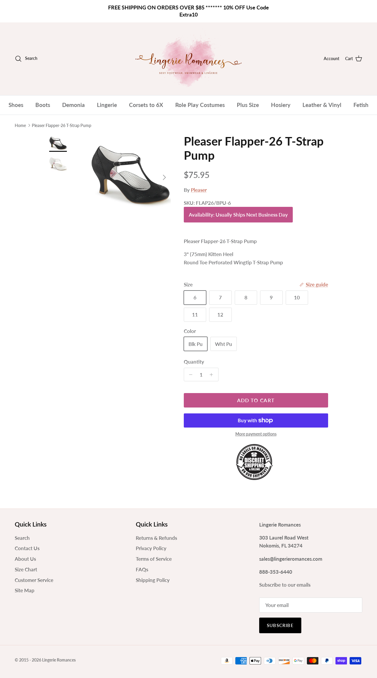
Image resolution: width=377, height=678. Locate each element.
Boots (42, 104)
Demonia (73, 104)
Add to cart (256, 400)
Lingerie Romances (59, 659)
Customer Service (34, 580)
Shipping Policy (153, 580)
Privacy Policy (151, 548)
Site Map (24, 590)
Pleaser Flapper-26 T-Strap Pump (61, 125)
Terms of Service (154, 559)
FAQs (142, 569)
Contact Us (27, 548)
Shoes (16, 104)
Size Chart (26, 569)
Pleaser (199, 190)
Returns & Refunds (156, 538)
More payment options (256, 434)
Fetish (360, 104)
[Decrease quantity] (189, 374)
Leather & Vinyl (321, 104)
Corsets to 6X (146, 104)
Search (22, 538)
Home (20, 125)
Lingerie (107, 104)
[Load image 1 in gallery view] (130, 174)
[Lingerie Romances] (188, 58)
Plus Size (248, 104)
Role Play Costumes (200, 104)
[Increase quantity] (213, 374)
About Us (25, 559)
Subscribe (280, 625)
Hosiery (280, 104)
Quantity (194, 362)
